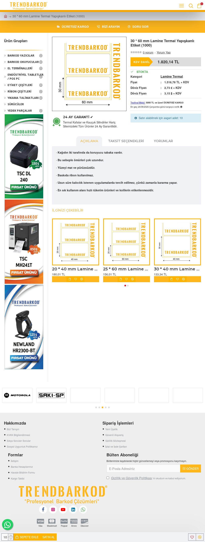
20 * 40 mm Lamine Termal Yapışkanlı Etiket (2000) (75, 269)
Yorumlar (163, 141)
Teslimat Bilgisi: (138, 102)
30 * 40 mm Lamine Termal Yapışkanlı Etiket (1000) (177, 269)
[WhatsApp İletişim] (7, 524)
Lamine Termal (172, 76)
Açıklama (89, 141)
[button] (125, 285)
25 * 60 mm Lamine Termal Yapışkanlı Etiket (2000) (126, 269)
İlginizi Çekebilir (67, 210)
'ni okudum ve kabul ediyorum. (148, 478)
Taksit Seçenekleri (126, 141)
